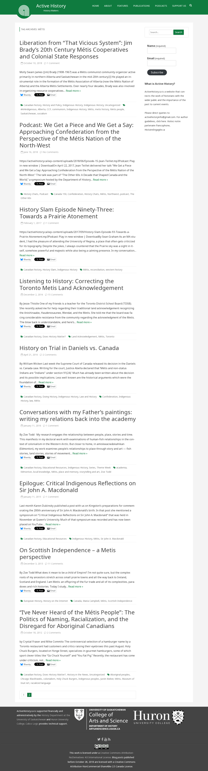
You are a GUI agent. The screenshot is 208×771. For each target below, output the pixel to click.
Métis (91, 109)
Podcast (43, 194)
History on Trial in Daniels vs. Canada (69, 348)
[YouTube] (105, 739)
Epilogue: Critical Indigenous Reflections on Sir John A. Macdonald (78, 486)
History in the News (77, 674)
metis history (102, 109)
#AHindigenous (29, 109)
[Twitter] (99, 739)
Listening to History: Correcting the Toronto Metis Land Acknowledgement (71, 284)
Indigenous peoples (88, 678)
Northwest (113, 194)
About (108, 5)
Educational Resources (55, 467)
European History (33, 600)
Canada (78, 600)
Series (92, 467)
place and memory (68, 471)
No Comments (50, 152)
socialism (42, 113)
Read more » (73, 90)
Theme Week (104, 467)
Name (156, 46)
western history (114, 269)
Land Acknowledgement (84, 336)
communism (58, 109)
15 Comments (55, 294)
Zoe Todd (106, 471)
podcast (124, 194)
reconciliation (97, 269)
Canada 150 (60, 194)
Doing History (50, 396)
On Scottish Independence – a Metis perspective (68, 553)
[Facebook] (102, 739)
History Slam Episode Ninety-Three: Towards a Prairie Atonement (67, 213)
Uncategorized (112, 105)
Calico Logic (32, 723)
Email (156, 58)
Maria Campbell (91, 600)
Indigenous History (73, 105)
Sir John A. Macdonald (112, 538)
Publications (141, 5)
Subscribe (157, 72)
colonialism (49, 678)
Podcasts (161, 5)
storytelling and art (89, 471)
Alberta (42, 109)
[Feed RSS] (109, 739)
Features (122, 5)
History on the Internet (55, 600)
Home (95, 5)
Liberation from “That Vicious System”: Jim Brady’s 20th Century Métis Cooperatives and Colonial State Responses (76, 49)
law (31, 400)
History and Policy (52, 105)
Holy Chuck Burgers (67, 678)
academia (121, 467)
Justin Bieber (106, 678)
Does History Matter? (54, 336)
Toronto (110, 336)
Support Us (179, 5)
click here (161, 121)
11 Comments (55, 563)
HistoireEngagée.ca (155, 129)
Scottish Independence (120, 600)
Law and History (88, 396)
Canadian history (32, 105)
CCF (49, 109)
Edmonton (26, 471)
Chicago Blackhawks (31, 678)
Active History (51, 6)
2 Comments (50, 354)
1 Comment (53, 63)
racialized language (41, 683)
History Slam (49, 269)
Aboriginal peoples (120, 674)
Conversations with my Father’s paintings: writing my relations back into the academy (78, 415)
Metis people (117, 109)
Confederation (75, 194)
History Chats (31, 194)
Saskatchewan (28, 113)
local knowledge (41, 471)
